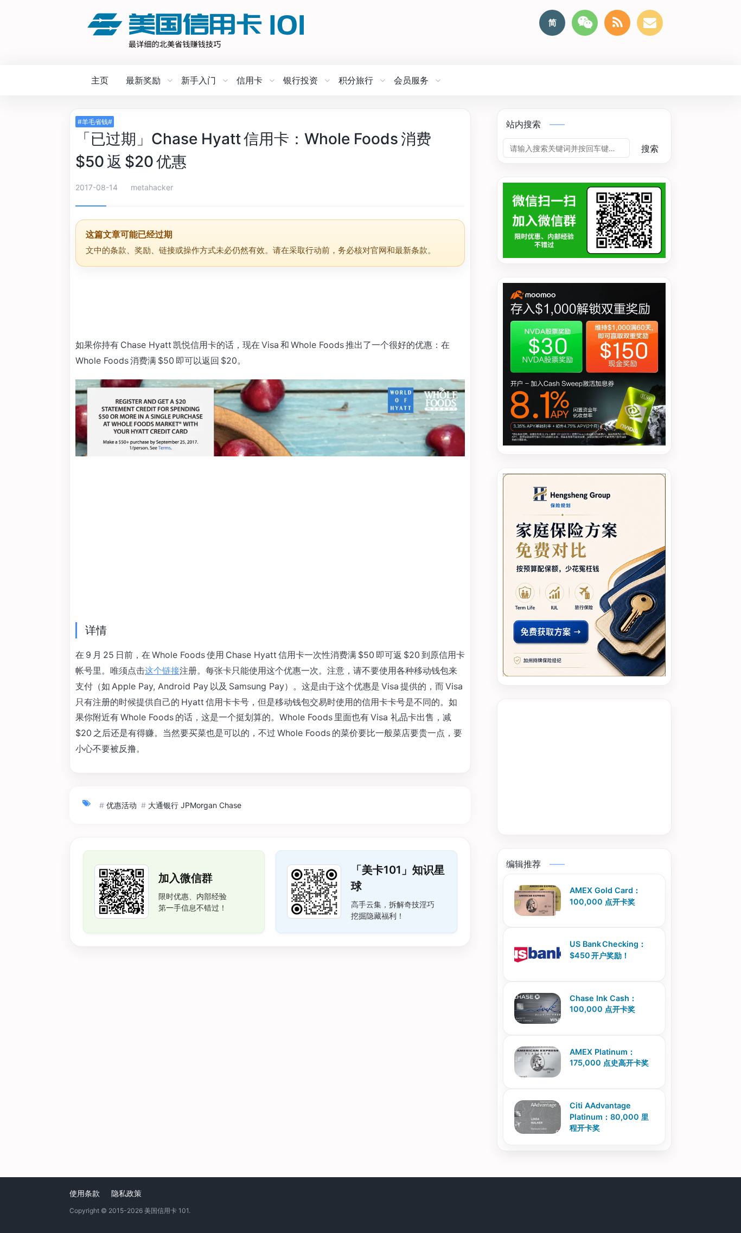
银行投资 (300, 80)
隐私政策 (126, 1193)
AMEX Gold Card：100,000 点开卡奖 (605, 896)
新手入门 (198, 80)
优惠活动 (121, 805)
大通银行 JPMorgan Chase (194, 805)
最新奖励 (143, 80)
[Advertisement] (270, 304)
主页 (99, 80)
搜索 (650, 148)
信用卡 (250, 80)
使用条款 (84, 1193)
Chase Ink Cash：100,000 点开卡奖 (603, 1003)
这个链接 (162, 670)
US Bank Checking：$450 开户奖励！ (608, 949)
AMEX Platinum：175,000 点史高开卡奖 (609, 1057)
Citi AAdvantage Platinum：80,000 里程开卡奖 (609, 1116)
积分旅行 (355, 80)
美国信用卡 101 (166, 1210)
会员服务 (411, 80)
